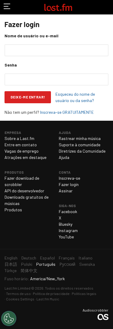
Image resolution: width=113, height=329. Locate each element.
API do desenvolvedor (24, 190)
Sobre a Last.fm (19, 138)
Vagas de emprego (22, 151)
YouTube (66, 236)
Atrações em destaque (25, 157)
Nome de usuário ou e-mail (31, 35)
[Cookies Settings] (8, 318)
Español (47, 257)
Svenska (87, 264)
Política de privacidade (51, 293)
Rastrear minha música (80, 138)
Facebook (68, 211)
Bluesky (65, 224)
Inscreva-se (69, 178)
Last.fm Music (47, 299)
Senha (11, 64)
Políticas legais (84, 293)
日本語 (11, 264)
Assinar (66, 190)
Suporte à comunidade (79, 144)
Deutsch (28, 257)
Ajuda (64, 157)
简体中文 (28, 270)
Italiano (86, 257)
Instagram (68, 230)
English (11, 257)
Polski (26, 264)
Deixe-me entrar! (28, 97)
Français (67, 257)
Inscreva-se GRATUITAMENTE (67, 112)
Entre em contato (21, 144)
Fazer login (69, 184)
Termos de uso (18, 293)
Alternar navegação (7, 7)
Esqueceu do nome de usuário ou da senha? (75, 97)
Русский (67, 264)
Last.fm (58, 7)
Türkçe (11, 270)
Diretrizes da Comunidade (82, 151)
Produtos (13, 209)
